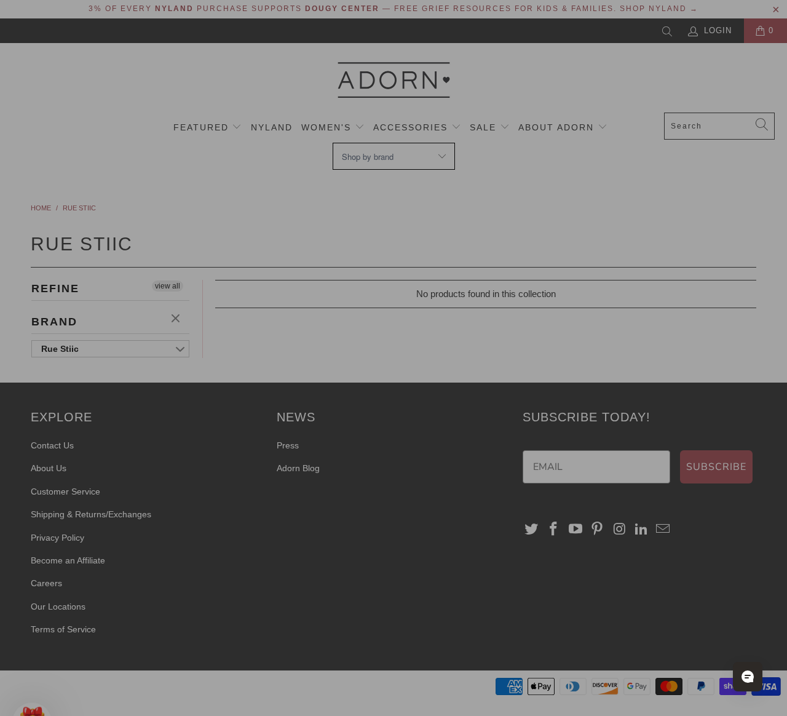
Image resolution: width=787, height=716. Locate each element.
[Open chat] (747, 676)
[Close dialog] (617, 193)
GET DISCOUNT (274, 424)
